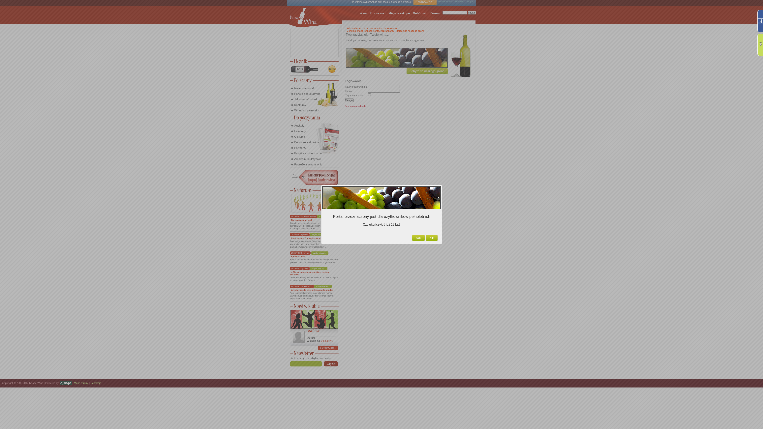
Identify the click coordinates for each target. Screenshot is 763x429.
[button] (438, 197)
